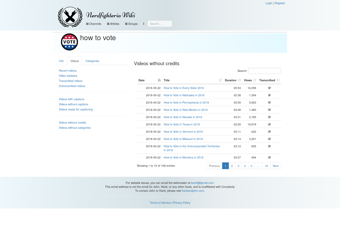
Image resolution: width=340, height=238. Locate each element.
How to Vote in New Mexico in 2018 (186, 110)
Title (167, 80)
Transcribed (267, 80)
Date (142, 80)
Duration (231, 80)
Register (280, 3)
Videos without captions (73, 104)
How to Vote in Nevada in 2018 (183, 117)
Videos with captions (71, 99)
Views (248, 80)
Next (276, 166)
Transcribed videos (70, 81)
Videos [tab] (74, 61)
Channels (95, 24)
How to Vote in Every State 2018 (184, 88)
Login (268, 3)
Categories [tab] (92, 61)
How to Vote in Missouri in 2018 (183, 139)
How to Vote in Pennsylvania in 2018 (186, 102)
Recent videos (68, 70)
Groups (133, 24)
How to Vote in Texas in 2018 (182, 124)
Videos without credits (72, 122)
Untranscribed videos (72, 86)
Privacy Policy (181, 203)
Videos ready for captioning (76, 109)
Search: (242, 71)
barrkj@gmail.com (202, 183)
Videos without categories (75, 128)
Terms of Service (160, 203)
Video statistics (68, 76)
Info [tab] (61, 61)
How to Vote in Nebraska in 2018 (184, 95)
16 (266, 166)
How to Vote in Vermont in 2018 (183, 131)
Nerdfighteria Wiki (110, 15)
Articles (114, 24)
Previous (214, 166)
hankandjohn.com (193, 191)
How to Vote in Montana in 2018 (183, 157)
